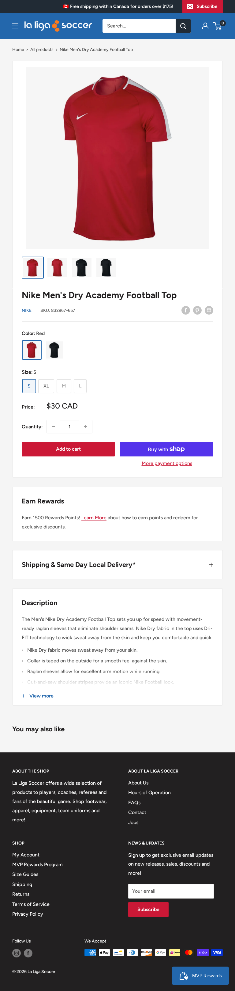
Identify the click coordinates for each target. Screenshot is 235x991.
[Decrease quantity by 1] (53, 426)
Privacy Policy (27, 914)
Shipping (22, 884)
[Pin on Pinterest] (197, 310)
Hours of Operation (149, 792)
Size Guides (25, 874)
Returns (20, 894)
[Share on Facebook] (185, 310)
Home (18, 49)
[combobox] (139, 26)
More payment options (167, 463)
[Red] (32, 350)
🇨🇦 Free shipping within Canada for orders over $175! (118, 6)
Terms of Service (31, 904)
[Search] (183, 26)
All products (42, 49)
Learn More (93, 518)
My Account (25, 855)
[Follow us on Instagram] (16, 953)
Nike (27, 310)
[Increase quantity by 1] (85, 426)
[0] (218, 26)
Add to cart (68, 449)
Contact (137, 812)
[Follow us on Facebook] (28, 953)
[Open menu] (15, 25)
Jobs (133, 822)
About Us (138, 783)
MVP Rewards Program (37, 864)
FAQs (134, 802)
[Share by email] (209, 310)
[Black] (54, 350)
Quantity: (32, 427)
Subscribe (207, 6)
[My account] (205, 26)
